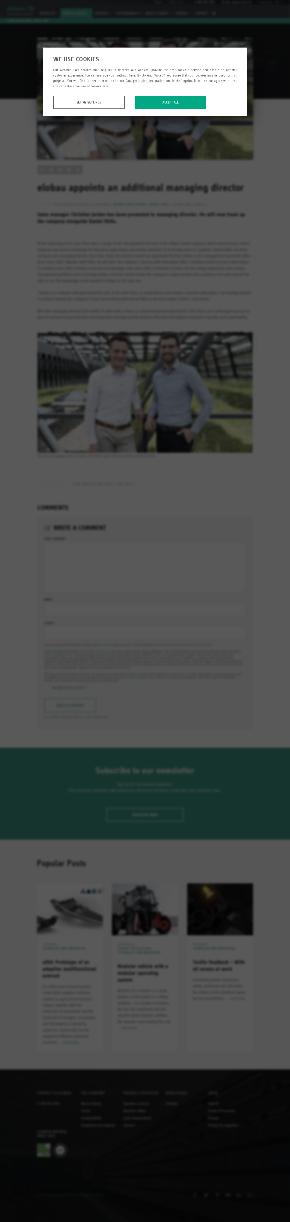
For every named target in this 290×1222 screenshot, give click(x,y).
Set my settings (89, 102)
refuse (69, 86)
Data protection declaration (145, 81)
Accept (159, 75)
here (132, 75)
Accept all (170, 102)
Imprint (186, 81)
